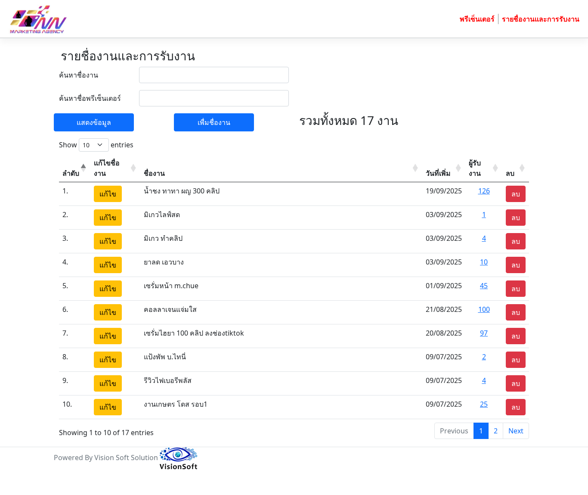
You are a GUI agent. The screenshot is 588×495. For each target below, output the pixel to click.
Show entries (96, 144)
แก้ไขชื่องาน (107, 168)
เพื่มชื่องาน (214, 122)
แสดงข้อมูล (94, 122)
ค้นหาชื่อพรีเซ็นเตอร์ (90, 98)
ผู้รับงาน (475, 168)
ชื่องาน (154, 173)
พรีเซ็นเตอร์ (477, 19)
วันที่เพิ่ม (438, 173)
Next (515, 431)
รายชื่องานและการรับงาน (540, 19)
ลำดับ (70, 173)
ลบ (510, 173)
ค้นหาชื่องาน (78, 75)
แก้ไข (107, 194)
